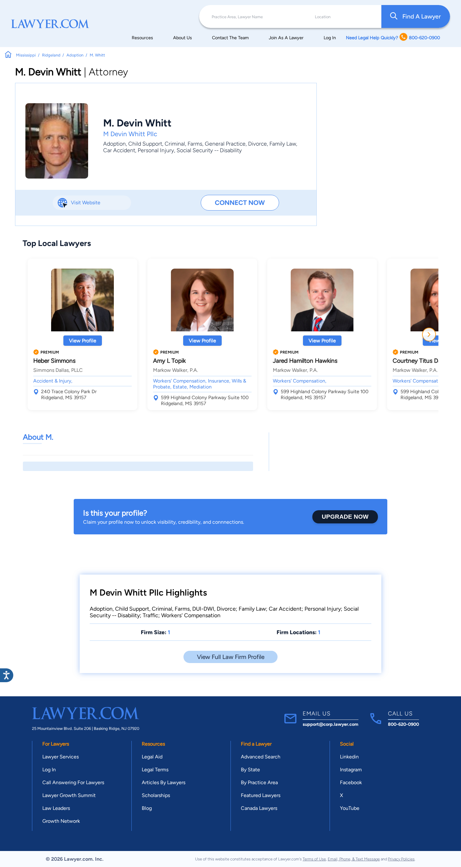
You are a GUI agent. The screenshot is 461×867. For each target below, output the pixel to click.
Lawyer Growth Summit (69, 795)
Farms (195, 143)
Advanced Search (260, 757)
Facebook (351, 782)
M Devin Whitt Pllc (130, 134)
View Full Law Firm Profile (230, 657)
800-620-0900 (403, 724)
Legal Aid (152, 757)
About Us (182, 37)
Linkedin (349, 757)
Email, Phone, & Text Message (354, 859)
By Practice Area (259, 782)
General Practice (225, 143)
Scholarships (156, 795)
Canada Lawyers (259, 808)
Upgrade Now (345, 516)
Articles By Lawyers (163, 782)
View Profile (82, 341)
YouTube (349, 808)
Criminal (175, 143)
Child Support (145, 143)
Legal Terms (155, 770)
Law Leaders (56, 808)
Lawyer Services (60, 757)
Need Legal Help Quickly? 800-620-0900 (393, 37)
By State (250, 770)
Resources (142, 37)
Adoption (114, 143)
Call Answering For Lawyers (73, 782)
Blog (147, 808)
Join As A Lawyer (286, 37)
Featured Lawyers (260, 795)
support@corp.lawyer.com (330, 724)
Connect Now (240, 202)
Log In (330, 37)
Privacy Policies (401, 859)
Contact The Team (230, 37)
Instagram (351, 770)
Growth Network (61, 821)
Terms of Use (314, 859)
